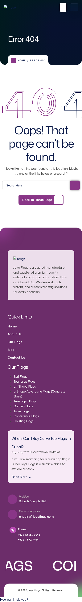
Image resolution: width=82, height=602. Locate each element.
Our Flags (15, 342)
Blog (11, 350)
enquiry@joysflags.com (36, 516)
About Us (15, 334)
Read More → (21, 477)
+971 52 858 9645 (29, 534)
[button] (14, 599)
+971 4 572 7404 (28, 539)
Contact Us (16, 357)
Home (22, 60)
